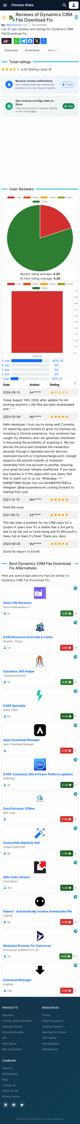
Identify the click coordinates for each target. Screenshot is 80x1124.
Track (69, 84)
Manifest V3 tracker (54, 1032)
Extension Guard (12, 1026)
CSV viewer (49, 1037)
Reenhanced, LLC (17, 24)
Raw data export (12, 1049)
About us (7, 1068)
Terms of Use (10, 1090)
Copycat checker (52, 1026)
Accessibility (39, 24)
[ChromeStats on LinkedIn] (5, 1105)
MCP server (9, 1043)
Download (32, 50)
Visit (70, 106)
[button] (5, 5)
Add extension (50, 1043)
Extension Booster (13, 1032)
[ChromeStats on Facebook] (13, 1105)
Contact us (8, 1085)
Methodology (10, 1073)
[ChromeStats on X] (22, 1105)
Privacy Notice (11, 1096)
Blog (4, 1079)
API (4, 1037)
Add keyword (50, 1049)
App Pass (7, 1015)
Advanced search (52, 1020)
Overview (11, 50)
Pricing (46, 1015)
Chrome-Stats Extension (16, 1020)
